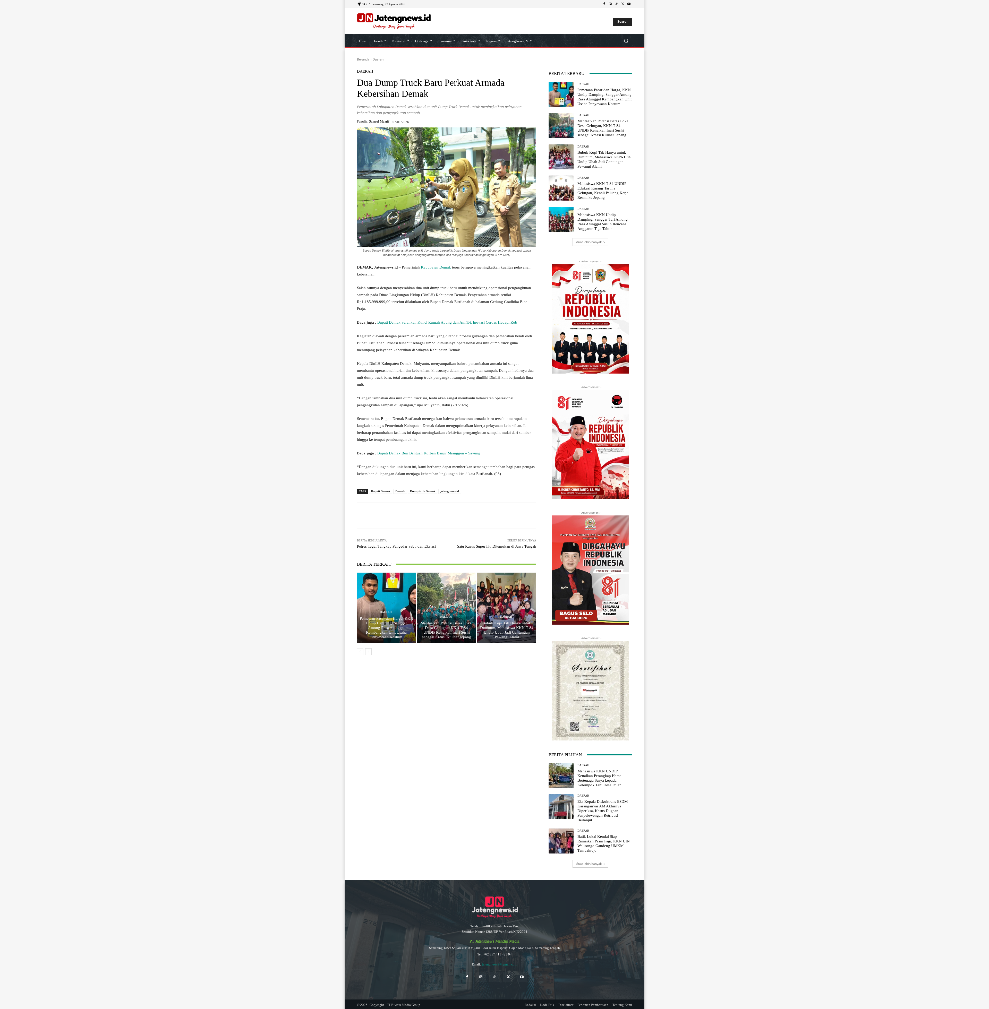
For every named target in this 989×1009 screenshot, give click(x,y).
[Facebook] (604, 4)
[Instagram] (610, 4)
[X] (623, 4)
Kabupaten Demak (436, 267)
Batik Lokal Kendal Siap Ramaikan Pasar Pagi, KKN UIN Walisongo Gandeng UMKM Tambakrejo (603, 843)
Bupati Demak (380, 491)
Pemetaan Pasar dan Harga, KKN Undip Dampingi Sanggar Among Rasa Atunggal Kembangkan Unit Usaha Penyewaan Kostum (386, 627)
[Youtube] (629, 4)
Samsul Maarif (379, 121)
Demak (400, 491)
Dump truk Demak (422, 491)
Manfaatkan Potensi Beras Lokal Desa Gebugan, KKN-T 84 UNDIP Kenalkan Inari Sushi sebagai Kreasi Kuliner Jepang (447, 630)
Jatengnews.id (449, 491)
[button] (626, 41)
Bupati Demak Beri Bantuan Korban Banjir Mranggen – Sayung (428, 453)
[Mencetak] (455, 516)
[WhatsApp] (395, 516)
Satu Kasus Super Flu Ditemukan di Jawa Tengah (496, 546)
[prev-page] (360, 651)
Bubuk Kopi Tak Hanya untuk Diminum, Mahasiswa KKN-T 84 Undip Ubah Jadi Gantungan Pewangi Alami (506, 630)
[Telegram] (431, 516)
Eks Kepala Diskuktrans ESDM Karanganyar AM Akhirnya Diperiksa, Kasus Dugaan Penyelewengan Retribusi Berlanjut (602, 810)
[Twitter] (508, 977)
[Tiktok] (494, 977)
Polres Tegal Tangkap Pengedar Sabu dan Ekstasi (396, 546)
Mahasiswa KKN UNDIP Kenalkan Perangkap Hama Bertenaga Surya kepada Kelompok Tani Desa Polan (599, 778)
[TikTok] (616, 4)
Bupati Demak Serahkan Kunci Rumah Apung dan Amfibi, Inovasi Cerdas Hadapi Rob (447, 322)
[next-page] (368, 651)
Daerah (378, 59)
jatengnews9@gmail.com (499, 964)
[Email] (443, 516)
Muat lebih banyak (588, 242)
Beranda (363, 59)
